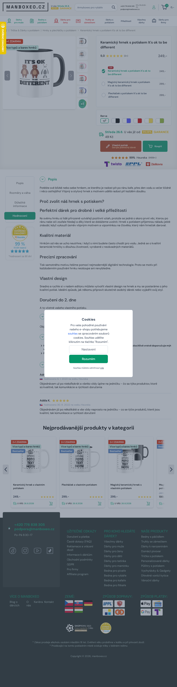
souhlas (73, 333)
